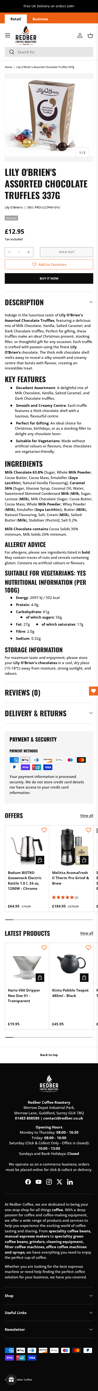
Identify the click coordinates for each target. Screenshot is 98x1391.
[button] (90, 35)
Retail (15, 19)
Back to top (49, 1055)
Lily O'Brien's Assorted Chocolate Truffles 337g (45, 67)
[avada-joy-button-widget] (11, 1379)
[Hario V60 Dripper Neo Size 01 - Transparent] (27, 965)
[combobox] (49, 52)
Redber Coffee (23, 1379)
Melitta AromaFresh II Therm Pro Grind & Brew (70, 878)
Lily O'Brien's (14, 207)
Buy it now (49, 278)
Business (40, 19)
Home (8, 67)
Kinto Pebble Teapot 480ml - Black (70, 993)
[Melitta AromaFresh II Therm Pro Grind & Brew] (71, 847)
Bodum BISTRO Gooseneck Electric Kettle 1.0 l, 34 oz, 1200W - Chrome (25, 880)
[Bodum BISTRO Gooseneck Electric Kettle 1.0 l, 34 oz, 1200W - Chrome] (27, 847)
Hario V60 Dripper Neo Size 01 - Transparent (24, 995)
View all (86, 815)
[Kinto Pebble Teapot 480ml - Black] (71, 965)
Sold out (66, 252)
